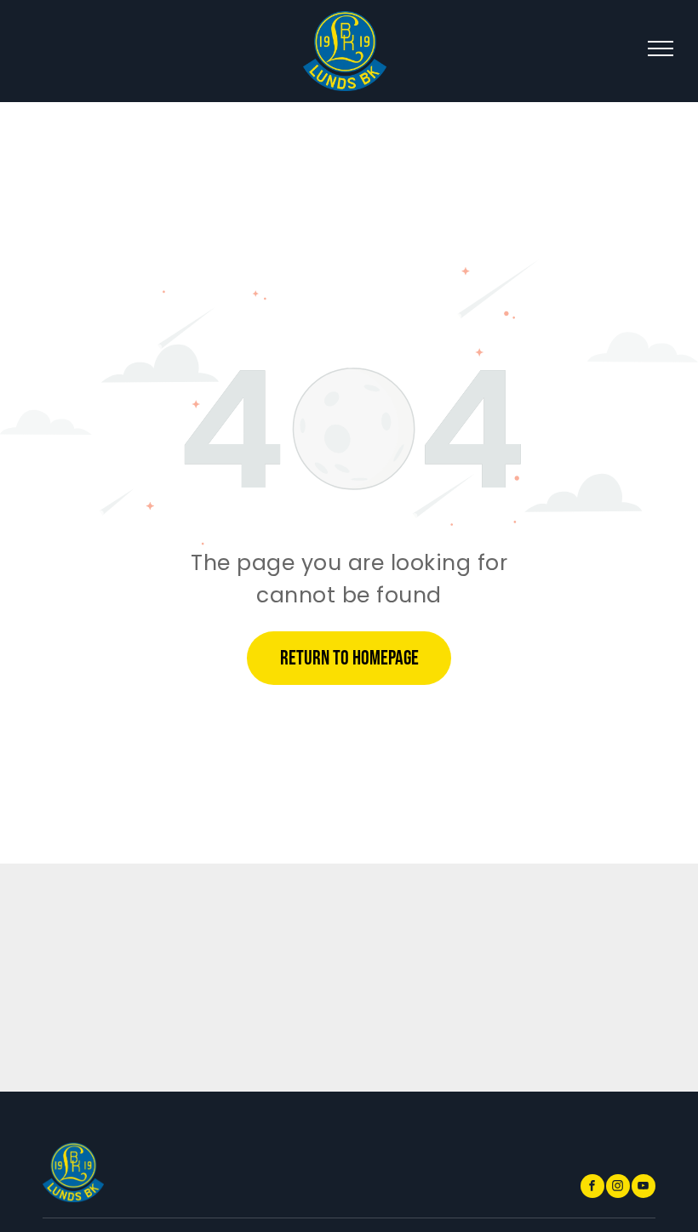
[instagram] (618, 1188)
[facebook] (592, 1188)
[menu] (660, 48)
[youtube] (643, 1188)
